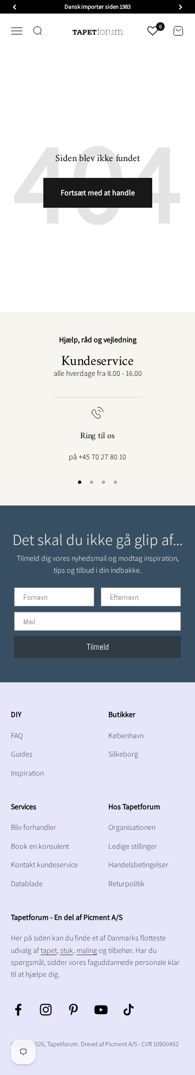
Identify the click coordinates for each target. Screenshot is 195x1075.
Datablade (27, 883)
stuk (66, 950)
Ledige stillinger (132, 846)
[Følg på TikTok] (128, 1009)
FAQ (17, 735)
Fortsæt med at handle (98, 192)
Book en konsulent (40, 846)
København (126, 735)
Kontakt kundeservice (44, 864)
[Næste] (181, 7)
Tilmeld (98, 646)
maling (86, 950)
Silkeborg (123, 754)
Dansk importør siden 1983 (97, 6)
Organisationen (131, 827)
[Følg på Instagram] (45, 1009)
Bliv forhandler (33, 827)
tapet (49, 950)
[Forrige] (14, 7)
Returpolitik (126, 883)
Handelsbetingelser (138, 864)
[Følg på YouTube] (101, 1009)
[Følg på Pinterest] (73, 1009)
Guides (21, 754)
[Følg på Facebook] (18, 1009)
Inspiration (27, 773)
